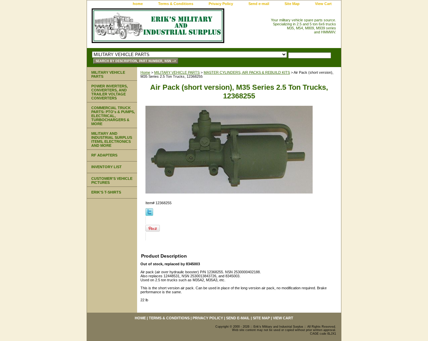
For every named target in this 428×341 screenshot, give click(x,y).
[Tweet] (149, 215)
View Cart (323, 4)
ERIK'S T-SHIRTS (106, 192)
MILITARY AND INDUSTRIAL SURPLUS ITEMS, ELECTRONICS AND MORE (111, 139)
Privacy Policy (221, 4)
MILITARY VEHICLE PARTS (177, 72)
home (138, 4)
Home (145, 72)
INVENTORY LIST (106, 167)
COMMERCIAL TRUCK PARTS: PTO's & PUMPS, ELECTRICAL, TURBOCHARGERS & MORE (113, 116)
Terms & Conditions (175, 4)
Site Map (292, 4)
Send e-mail (258, 4)
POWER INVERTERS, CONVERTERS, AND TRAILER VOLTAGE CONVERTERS (109, 92)
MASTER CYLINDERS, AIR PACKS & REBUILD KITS (247, 72)
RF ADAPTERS (104, 155)
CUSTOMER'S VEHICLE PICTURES (111, 181)
